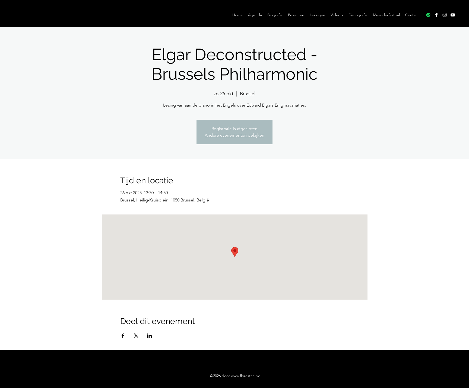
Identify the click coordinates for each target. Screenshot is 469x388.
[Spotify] (428, 15)
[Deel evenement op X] (136, 336)
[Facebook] (436, 15)
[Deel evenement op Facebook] (122, 336)
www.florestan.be (245, 375)
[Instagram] (444, 15)
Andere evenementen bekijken (234, 135)
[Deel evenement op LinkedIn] (149, 336)
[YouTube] (452, 15)
